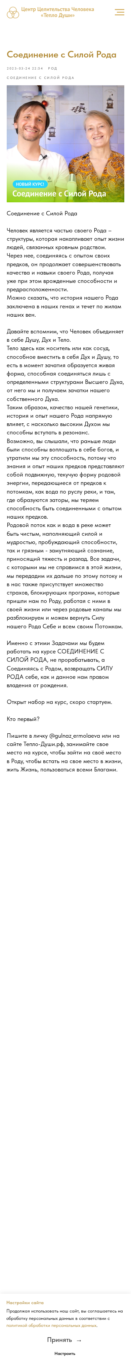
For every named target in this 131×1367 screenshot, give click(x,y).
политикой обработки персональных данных (51, 1325)
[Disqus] (65, 874)
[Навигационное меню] (119, 12)
